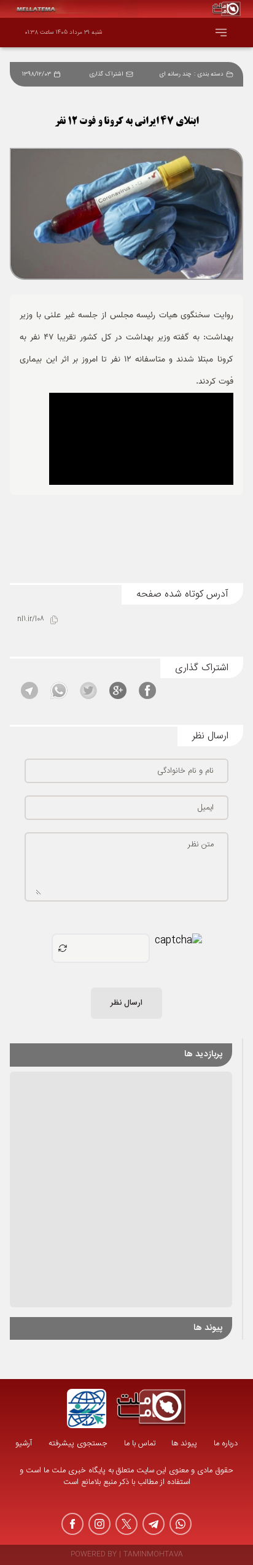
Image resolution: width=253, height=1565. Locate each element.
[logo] (151, 1408)
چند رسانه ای (175, 74)
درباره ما (226, 1443)
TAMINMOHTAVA (153, 1555)
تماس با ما (139, 1443)
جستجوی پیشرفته (78, 1443)
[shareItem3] (88, 690)
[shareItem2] (118, 690)
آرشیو (23, 1443)
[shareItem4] (59, 690)
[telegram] (153, 1524)
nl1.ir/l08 (30, 619)
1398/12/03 (36, 74)
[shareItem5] (29, 690)
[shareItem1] (147, 690)
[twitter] (126, 1524)
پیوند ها (184, 1443)
